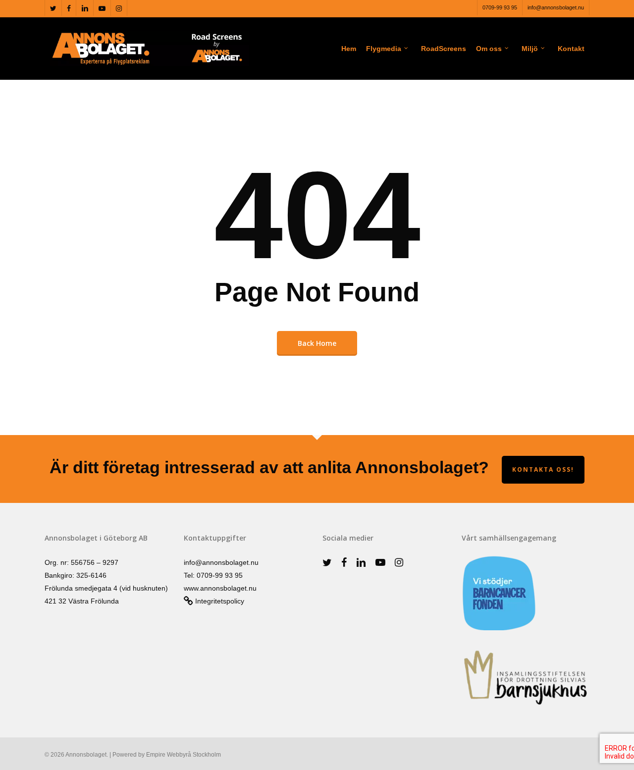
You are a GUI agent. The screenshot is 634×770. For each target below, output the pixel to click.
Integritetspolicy (218, 601)
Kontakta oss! (543, 469)
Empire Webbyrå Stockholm (183, 754)
